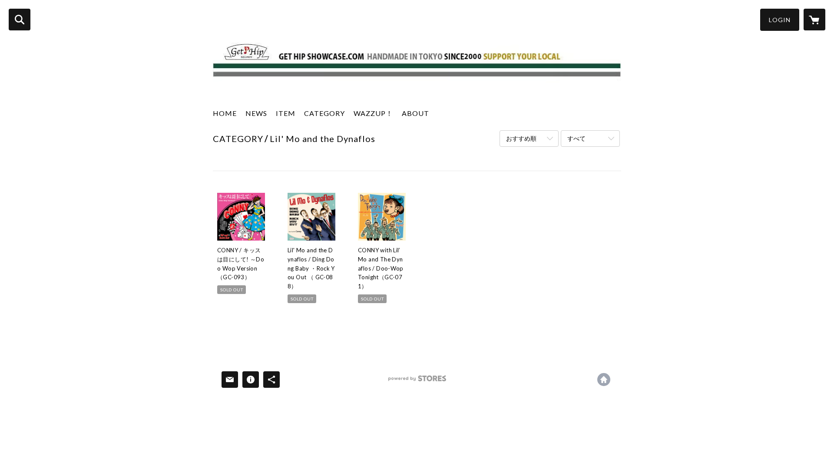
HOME (225, 113)
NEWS (256, 113)
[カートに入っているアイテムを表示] (814, 19)
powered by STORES (417, 381)
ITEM (285, 113)
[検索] (19, 19)
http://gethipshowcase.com (603, 379)
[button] (779, 20)
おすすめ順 (521, 138)
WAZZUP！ (373, 113)
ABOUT (415, 113)
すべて (576, 138)
